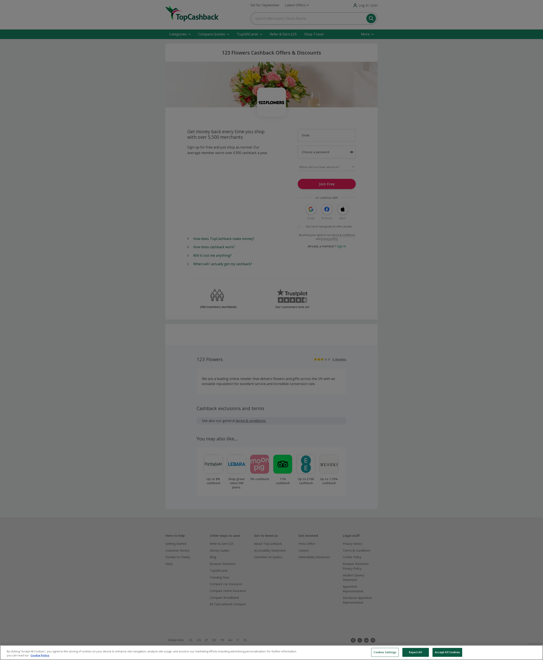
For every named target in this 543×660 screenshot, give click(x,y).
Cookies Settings (385, 652)
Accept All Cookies (447, 652)
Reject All (415, 652)
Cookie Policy (40, 655)
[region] (271, 652)
